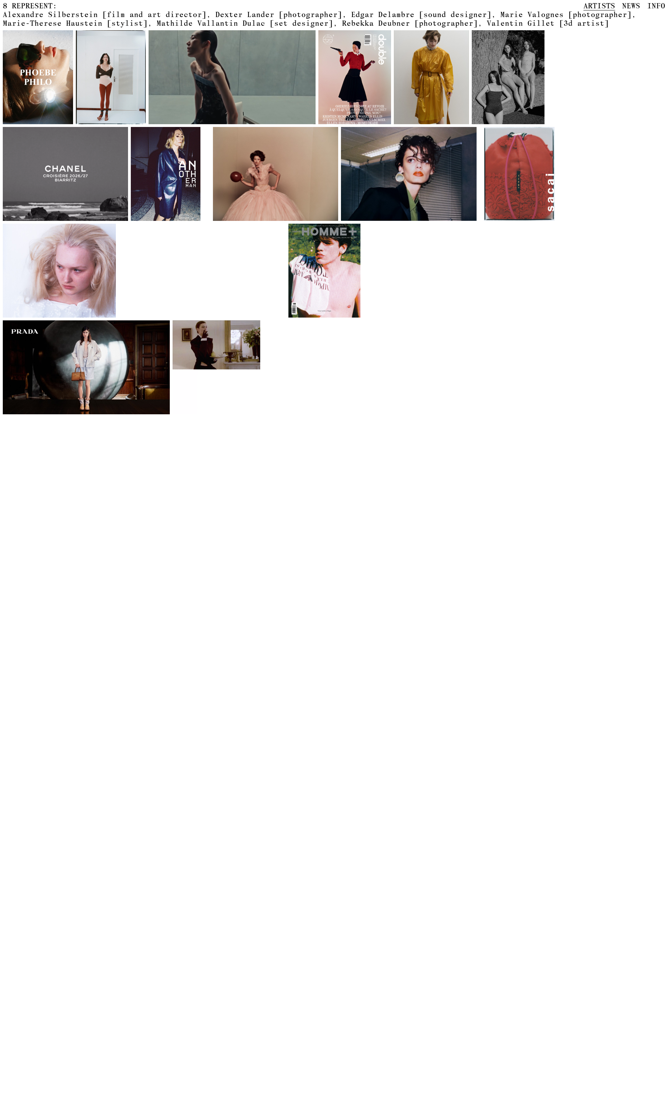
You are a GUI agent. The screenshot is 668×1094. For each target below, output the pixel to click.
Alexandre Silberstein (104, 14)
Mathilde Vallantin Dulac (245, 22)
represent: (30, 5)
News (631, 5)
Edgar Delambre (421, 14)
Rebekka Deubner (410, 22)
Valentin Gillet (548, 22)
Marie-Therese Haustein (75, 22)
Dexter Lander (278, 14)
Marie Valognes (565, 14)
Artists (599, 5)
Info (656, 5)
